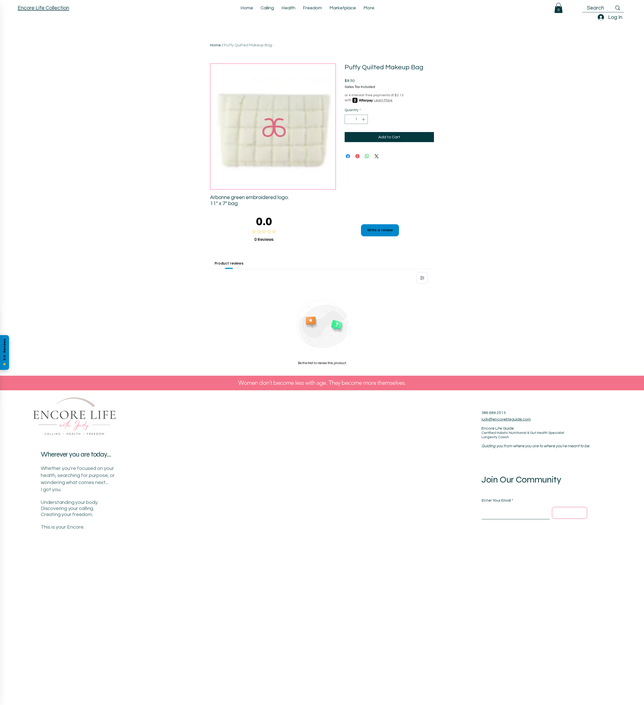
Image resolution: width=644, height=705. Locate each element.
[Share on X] (377, 156)
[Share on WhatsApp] (367, 156)
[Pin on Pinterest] (357, 156)
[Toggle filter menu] (422, 278)
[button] (558, 8)
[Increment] (364, 119)
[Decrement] (348, 119)
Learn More (383, 100)
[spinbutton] (356, 119)
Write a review (380, 230)
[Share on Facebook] (348, 156)
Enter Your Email (496, 500)
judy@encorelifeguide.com (506, 419)
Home (215, 45)
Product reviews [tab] (229, 263)
